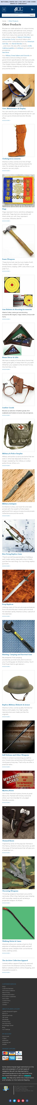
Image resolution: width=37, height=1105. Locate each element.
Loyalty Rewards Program (9, 1011)
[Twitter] (14, 1100)
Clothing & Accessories (11, 159)
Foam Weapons (8, 259)
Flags (4, 209)
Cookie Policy (6, 1000)
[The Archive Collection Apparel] (18, 958)
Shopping (34, 9)
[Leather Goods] (18, 389)
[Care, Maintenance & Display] (18, 90)
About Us (5, 1013)
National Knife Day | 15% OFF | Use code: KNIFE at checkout (18, 2)
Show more (6, 120)
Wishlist (4, 1044)
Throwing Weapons (10, 891)
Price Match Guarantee (9, 996)
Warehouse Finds (7, 1015)
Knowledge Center (7, 1025)
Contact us (5, 1002)
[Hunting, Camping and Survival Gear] (18, 636)
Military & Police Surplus (12, 454)
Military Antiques (9, 504)
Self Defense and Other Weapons (15, 755)
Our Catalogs (6, 1029)
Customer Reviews (7, 988)
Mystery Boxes (8, 791)
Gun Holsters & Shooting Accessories (17, 309)
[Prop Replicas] (18, 586)
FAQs (3, 986)
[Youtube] (18, 1100)
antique (20, 48)
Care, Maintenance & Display (14, 108)
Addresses (5, 1040)
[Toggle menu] (4, 9)
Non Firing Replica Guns (12, 554)
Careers (4, 1004)
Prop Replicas (7, 604)
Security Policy (6, 1023)
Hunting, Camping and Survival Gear (17, 655)
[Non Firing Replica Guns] (18, 536)
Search (32, 15)
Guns (13, 39)
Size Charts (5, 998)
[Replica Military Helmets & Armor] (18, 686)
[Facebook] (10, 1100)
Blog (3, 1027)
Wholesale (5, 1019)
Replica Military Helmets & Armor (16, 705)
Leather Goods (8, 408)
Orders (4, 1038)
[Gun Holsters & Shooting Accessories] (18, 291)
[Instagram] (27, 1100)
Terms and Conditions (8, 990)
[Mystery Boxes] (18, 779)
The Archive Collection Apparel (15, 960)
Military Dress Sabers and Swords (17, 55)
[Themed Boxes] (18, 822)
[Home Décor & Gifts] (18, 339)
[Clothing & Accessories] (18, 140)
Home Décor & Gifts (10, 357)
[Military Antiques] (18, 485)
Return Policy (6, 992)
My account (5, 1036)
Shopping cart (6, 1042)
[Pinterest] (22, 1100)
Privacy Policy (6, 1021)
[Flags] (18, 190)
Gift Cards (5, 1017)
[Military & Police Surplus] (18, 435)
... (2, 46)
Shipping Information (8, 994)
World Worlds (17, 44)
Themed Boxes (8, 841)
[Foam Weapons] (18, 241)
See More (5, 52)
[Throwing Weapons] (18, 872)
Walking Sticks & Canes (11, 941)
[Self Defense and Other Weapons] (18, 736)
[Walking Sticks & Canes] (18, 923)
